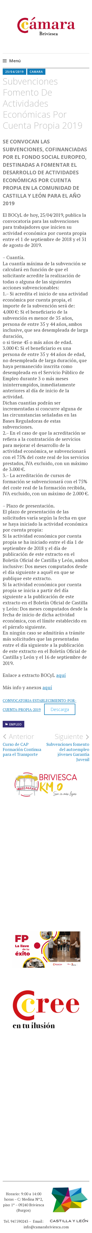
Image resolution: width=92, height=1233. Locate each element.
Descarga (60, 709)
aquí (61, 675)
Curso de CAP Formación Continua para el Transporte (22, 744)
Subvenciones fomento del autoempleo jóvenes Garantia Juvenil (67, 747)
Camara (36, 72)
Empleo (15, 724)
